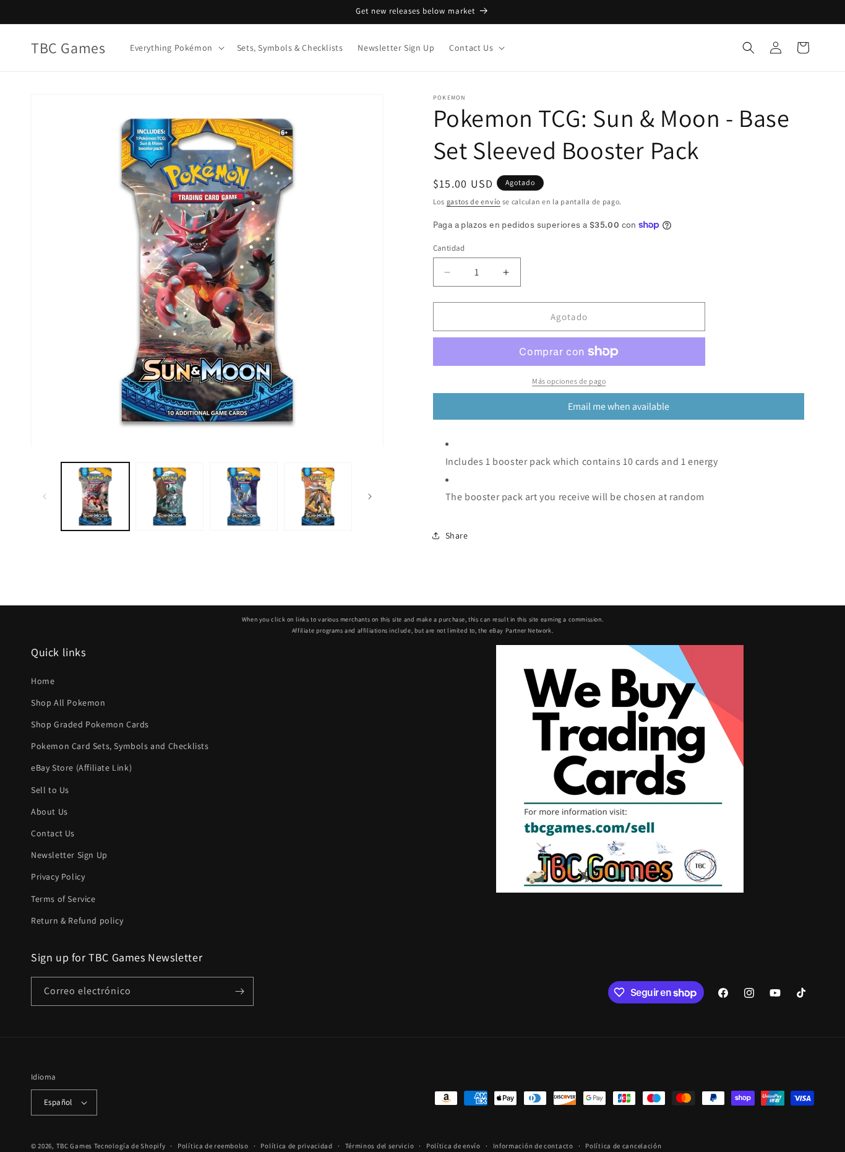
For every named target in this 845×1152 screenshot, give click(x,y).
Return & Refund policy (77, 920)
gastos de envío (474, 201)
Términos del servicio (379, 1145)
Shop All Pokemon (68, 702)
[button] (175, 48)
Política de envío (453, 1145)
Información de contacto (533, 1145)
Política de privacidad (296, 1145)
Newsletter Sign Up (69, 854)
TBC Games (74, 1145)
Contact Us (53, 833)
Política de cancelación (623, 1145)
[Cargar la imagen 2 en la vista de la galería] (169, 496)
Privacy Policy (58, 876)
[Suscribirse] (239, 991)
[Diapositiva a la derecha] (370, 496)
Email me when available (618, 406)
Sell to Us (50, 789)
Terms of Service (63, 898)
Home (42, 680)
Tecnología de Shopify (130, 1145)
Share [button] (456, 535)
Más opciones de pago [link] (569, 381)
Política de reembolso (213, 1145)
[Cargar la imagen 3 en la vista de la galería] (244, 496)
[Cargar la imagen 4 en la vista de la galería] (318, 496)
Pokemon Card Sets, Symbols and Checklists (120, 745)
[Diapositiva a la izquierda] (44, 496)
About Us (49, 811)
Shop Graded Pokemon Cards (90, 724)
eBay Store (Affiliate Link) (81, 767)
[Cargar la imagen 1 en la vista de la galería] (95, 496)
